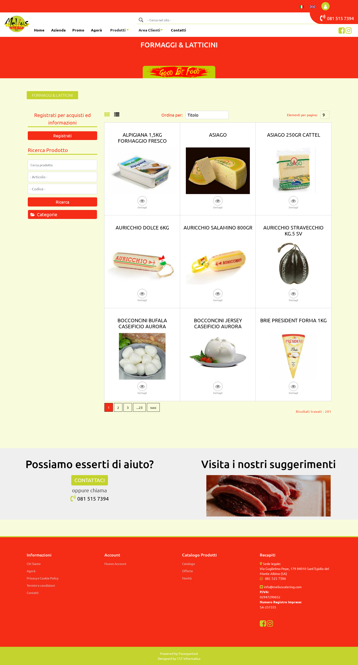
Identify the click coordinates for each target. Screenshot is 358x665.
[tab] (62, 214)
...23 (139, 407)
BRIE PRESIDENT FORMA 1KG (293, 320)
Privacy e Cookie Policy (42, 578)
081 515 (335, 18)
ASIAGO (218, 135)
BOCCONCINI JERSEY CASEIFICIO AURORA (218, 323)
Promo (78, 30)
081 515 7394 (275, 579)
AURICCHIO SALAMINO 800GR (218, 227)
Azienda (58, 30)
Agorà (96, 30)
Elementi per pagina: (302, 115)
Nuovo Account (115, 564)
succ (153, 407)
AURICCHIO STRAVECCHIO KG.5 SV (293, 230)
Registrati (62, 135)
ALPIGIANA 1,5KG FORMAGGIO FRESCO (142, 138)
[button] (141, 20)
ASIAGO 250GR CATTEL (293, 135)
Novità (187, 578)
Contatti (178, 30)
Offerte (187, 571)
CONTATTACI (89, 480)
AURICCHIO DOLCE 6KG (142, 227)
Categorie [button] (46, 214)
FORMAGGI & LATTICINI (52, 95)
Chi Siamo (34, 564)
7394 (349, 18)
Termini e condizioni (41, 585)
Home (39, 30)
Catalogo (188, 564)
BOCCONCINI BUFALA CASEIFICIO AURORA (142, 323)
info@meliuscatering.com (283, 587)
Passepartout (188, 653)
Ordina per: (172, 114)
